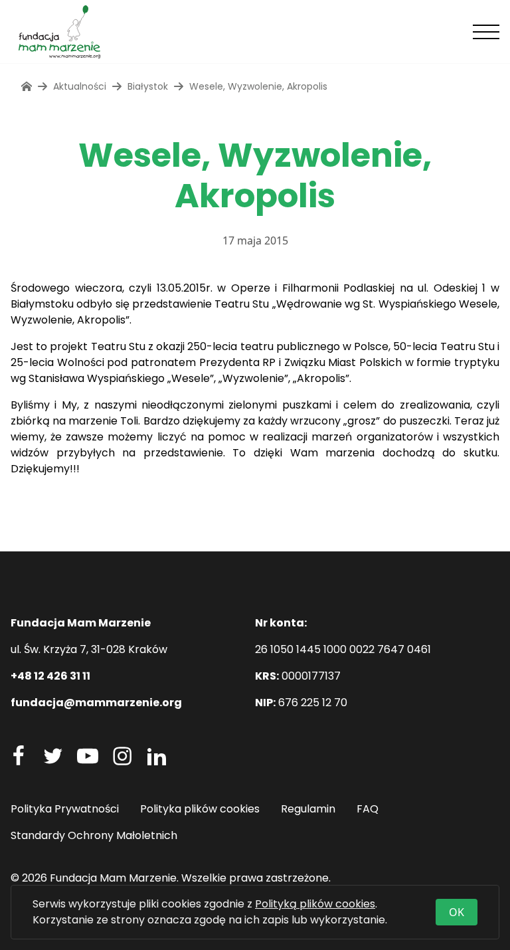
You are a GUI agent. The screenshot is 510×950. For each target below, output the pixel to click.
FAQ (368, 808)
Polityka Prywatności (65, 808)
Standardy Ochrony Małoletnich (94, 835)
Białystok (148, 86)
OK (456, 912)
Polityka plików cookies (200, 808)
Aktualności (79, 86)
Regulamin (308, 808)
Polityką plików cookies (315, 903)
